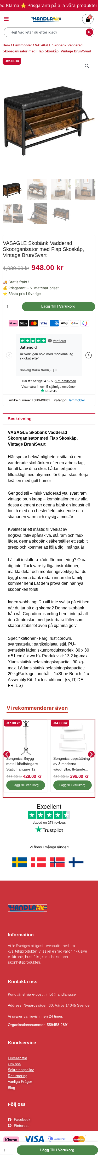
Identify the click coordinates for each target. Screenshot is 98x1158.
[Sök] (89, 32)
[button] (87, 66)
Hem (6, 45)
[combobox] (45, 32)
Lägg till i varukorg (58, 306)
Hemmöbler (22, 45)
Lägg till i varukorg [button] (26, 785)
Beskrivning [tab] (20, 419)
